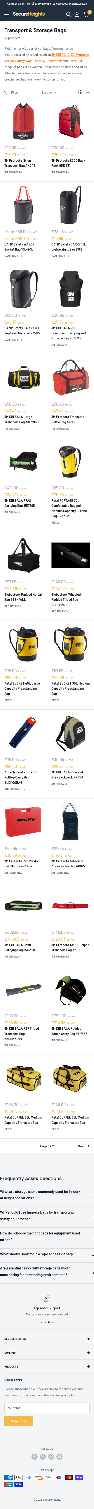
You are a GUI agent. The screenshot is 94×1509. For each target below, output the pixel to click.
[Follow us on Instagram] (51, 1457)
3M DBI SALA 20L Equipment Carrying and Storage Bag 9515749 (68, 333)
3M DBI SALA (60, 55)
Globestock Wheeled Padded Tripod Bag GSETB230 (66, 599)
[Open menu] (6, 14)
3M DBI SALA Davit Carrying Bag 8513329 (19, 947)
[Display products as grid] (80, 92)
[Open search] (68, 14)
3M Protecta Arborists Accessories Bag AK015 (68, 863)
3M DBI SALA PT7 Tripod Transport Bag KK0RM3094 (21, 1033)
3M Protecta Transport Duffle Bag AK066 (67, 419)
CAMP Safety (35, 61)
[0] (86, 14)
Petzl (72, 61)
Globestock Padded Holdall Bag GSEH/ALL (23, 596)
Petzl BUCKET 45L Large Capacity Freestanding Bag (22, 688)
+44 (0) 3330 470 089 (38, 3)
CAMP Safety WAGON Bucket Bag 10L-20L (19, 246)
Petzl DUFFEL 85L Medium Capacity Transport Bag (23, 1119)
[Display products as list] (88, 92)
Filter (15, 92)
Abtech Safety (14, 61)
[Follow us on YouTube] (59, 1457)
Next (81, 1146)
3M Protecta (80, 55)
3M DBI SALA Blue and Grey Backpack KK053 (67, 774)
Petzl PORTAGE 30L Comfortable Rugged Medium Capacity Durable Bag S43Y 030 (69, 508)
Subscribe (19, 1421)
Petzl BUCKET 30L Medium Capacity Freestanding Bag (70, 688)
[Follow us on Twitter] (43, 1457)
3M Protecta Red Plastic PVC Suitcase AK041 (21, 863)
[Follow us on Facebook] (34, 1457)
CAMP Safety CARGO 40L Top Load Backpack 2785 (22, 330)
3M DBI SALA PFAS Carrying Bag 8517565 (19, 502)
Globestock (54, 61)
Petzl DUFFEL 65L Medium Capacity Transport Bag (70, 1119)
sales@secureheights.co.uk (70, 3)
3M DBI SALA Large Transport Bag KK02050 (21, 419)
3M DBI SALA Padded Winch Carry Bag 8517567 (69, 1030)
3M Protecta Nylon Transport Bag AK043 (19, 162)
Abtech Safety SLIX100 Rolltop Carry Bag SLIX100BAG (20, 777)
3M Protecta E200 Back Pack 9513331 (68, 162)
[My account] (77, 14)
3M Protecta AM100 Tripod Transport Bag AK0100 (70, 947)
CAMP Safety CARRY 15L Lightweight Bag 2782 (68, 246)
